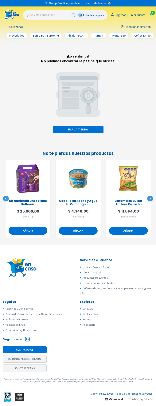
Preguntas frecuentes (95, 277)
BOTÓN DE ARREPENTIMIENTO (24, 358)
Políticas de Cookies (17, 319)
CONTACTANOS (24, 349)
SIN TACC (88, 308)
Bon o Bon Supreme (46, 35)
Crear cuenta (137, 15)
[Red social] (8, 397)
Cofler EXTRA (142, 35)
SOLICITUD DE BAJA (24, 368)
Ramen (98, 35)
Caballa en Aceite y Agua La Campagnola (78, 202)
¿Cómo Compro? (92, 272)
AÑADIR (28, 231)
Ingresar (121, 15)
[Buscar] (73, 15)
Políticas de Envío (15, 324)
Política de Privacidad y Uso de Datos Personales (34, 314)
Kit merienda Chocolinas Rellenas (28, 202)
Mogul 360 (119, 35)
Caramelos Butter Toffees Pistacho (128, 202)
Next (150, 198)
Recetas (87, 319)
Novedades (16, 35)
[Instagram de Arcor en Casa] (27, 339)
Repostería (89, 324)
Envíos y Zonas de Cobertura (99, 283)
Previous (6, 198)
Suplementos (90, 314)
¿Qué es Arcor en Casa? (96, 267)
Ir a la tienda (78, 129)
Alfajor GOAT (76, 35)
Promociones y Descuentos (21, 330)
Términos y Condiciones (19, 308)
